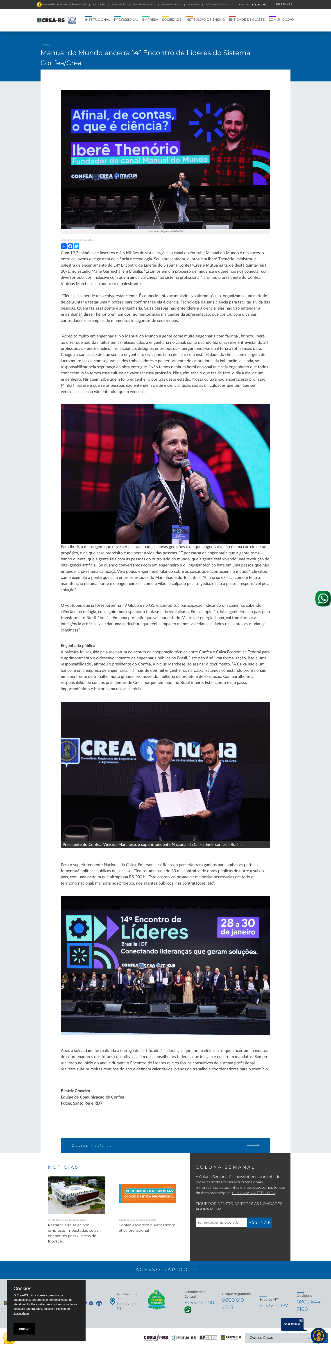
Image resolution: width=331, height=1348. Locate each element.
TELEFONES (284, 4)
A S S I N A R (259, 1222)
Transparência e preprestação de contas (64, 4)
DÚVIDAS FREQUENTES (217, 4)
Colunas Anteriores (253, 1193)
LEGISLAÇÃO (99, 4)
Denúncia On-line (171, 4)
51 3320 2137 (273, 1306)
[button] (165, 1270)
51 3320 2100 (259, 4)
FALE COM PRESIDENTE (144, 4)
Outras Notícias (92, 1146)
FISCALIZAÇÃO (119, 4)
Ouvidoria (193, 4)
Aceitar (24, 1328)
